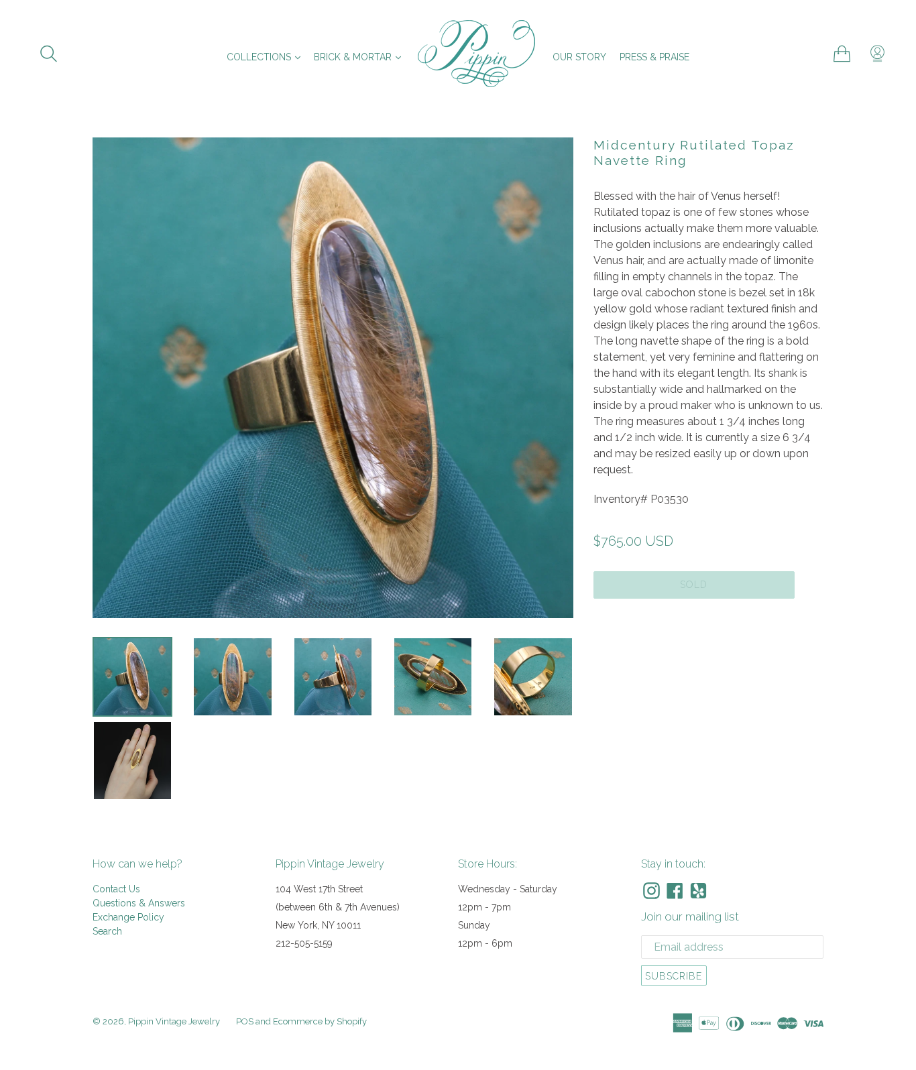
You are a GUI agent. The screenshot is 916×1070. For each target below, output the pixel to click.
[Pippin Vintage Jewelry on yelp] (698, 890)
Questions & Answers (139, 903)
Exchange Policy (128, 917)
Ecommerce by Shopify (320, 1021)
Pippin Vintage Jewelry (174, 1021)
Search (107, 931)
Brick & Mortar (361, 56)
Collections (267, 56)
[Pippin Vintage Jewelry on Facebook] (675, 890)
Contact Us (116, 889)
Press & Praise (654, 57)
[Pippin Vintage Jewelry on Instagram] (651, 890)
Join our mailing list (690, 916)
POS (244, 1021)
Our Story (579, 57)
